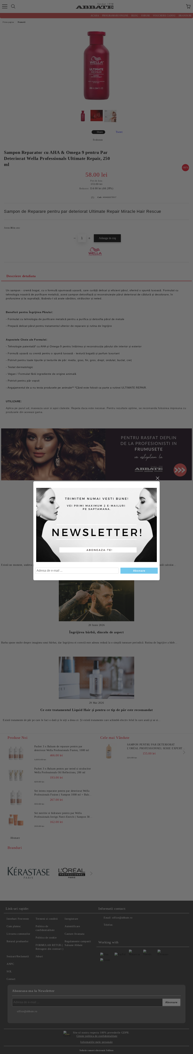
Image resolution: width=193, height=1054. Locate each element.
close (157, 478)
